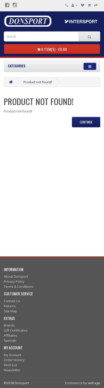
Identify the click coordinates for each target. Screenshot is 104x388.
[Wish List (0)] (82, 5)
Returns (10, 306)
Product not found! (37, 82)
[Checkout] (96, 5)
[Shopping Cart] (89, 5)
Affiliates (10, 335)
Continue (86, 122)
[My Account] (74, 5)
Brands (9, 325)
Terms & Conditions (19, 286)
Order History (14, 360)
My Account (12, 355)
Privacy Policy (14, 281)
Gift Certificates (16, 330)
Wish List (10, 365)
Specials (10, 340)
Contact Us (12, 301)
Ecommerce (74, 383)
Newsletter (12, 370)
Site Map (10, 311)
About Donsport (16, 276)
